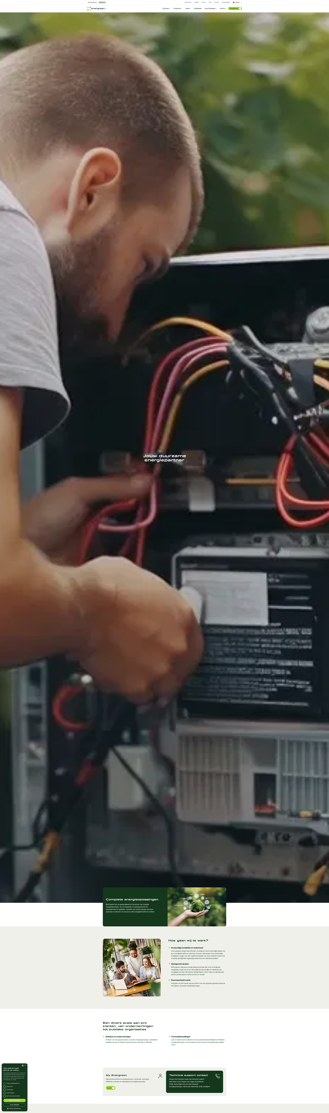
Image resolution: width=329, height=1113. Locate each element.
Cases (187, 8)
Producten (177, 8)
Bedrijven (102, 2)
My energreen (226, 2)
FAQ (210, 2)
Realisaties (198, 8)
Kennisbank (188, 2)
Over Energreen (210, 8)
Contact (216, 2)
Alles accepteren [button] (14, 1100)
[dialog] (14, 1087)
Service (222, 8)
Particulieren (92, 2)
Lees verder (13, 1079)
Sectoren (166, 8)
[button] (14, 1109)
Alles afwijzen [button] (14, 1104)
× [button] (25, 1065)
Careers (196, 2)
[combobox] (23, 1065)
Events (204, 2)
